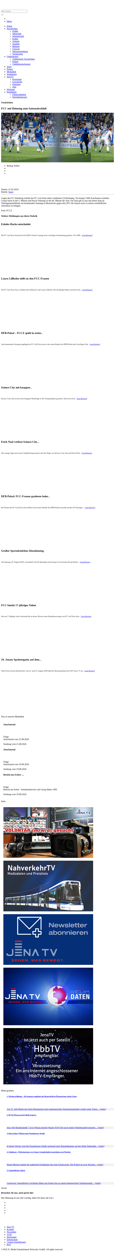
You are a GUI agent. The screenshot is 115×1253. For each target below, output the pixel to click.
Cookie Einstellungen (16, 1242)
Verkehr (15, 41)
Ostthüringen (12, 56)
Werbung (11, 89)
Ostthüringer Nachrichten (23, 59)
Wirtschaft (16, 34)
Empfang (16, 84)
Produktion (12, 92)
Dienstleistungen (19, 97)
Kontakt (10, 1229)
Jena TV (10, 1227)
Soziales (16, 44)
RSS (9, 1244)
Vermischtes (17, 54)
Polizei (15, 61)
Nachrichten (12, 28)
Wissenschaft (18, 36)
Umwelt (15, 49)
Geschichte (17, 82)
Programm (17, 79)
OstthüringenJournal (21, 64)
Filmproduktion (19, 94)
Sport (9, 66)
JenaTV (10, 77)
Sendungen (12, 74)
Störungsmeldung (20, 51)
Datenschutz (12, 1239)
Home (9, 26)
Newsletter (11, 1232)
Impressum (11, 1237)
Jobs (14, 87)
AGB (9, 1234)
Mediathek (11, 72)
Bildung (15, 46)
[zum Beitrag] (87, 235)
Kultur (15, 39)
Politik (15, 31)
